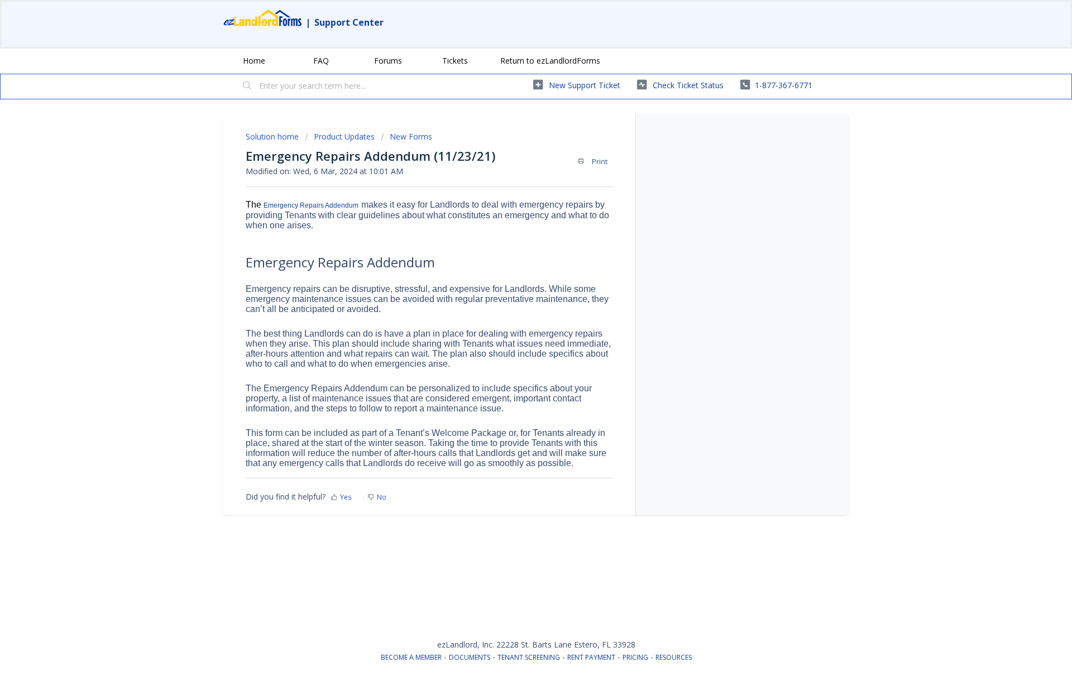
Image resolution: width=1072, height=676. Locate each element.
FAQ (321, 60)
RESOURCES (673, 657)
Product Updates (344, 136)
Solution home (273, 136)
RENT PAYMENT (591, 657)
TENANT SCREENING (528, 657)
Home (254, 60)
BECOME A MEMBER (411, 657)
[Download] (515, 193)
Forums (388, 60)
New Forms (411, 136)
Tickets (455, 60)
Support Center (349, 22)
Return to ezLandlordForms (550, 60)
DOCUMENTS (469, 657)
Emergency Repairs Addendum (311, 205)
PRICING (635, 657)
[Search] (247, 86)
